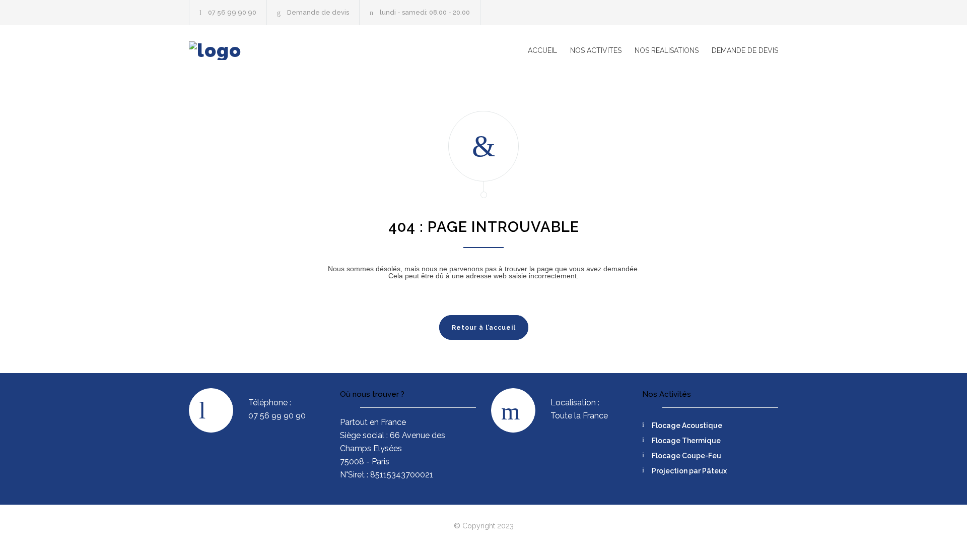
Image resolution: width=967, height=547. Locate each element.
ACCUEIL (542, 50)
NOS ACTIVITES (595, 50)
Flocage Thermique (686, 441)
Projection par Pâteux (689, 471)
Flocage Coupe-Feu (686, 456)
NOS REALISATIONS (667, 50)
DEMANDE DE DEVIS (745, 50)
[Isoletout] (282, 50)
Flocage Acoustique (687, 425)
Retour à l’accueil (484, 327)
